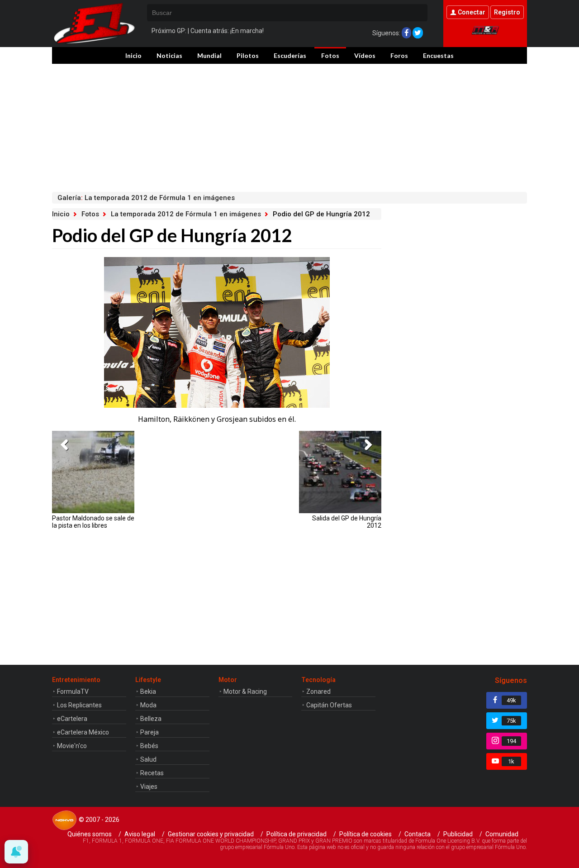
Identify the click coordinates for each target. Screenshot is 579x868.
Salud (148, 759)
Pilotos (248, 55)
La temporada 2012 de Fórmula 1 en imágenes (186, 214)
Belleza (150, 718)
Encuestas (438, 55)
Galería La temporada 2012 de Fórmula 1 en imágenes (146, 198)
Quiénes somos (89, 834)
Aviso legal (139, 834)
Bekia (148, 691)
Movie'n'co (72, 745)
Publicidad (458, 834)
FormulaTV (73, 691)
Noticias (169, 55)
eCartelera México (83, 732)
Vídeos (364, 55)
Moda (148, 705)
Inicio (133, 55)
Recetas (152, 773)
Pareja (149, 732)
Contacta (417, 834)
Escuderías (290, 55)
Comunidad (501, 834)
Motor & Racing (245, 691)
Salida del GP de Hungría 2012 (346, 522)
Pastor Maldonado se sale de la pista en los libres (93, 522)
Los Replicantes (79, 705)
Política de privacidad (296, 834)
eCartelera (72, 718)
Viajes (148, 786)
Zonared (318, 691)
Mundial (209, 55)
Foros (399, 55)
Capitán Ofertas (329, 705)
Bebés (149, 745)
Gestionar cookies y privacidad (211, 834)
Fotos (330, 55)
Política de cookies (365, 834)
